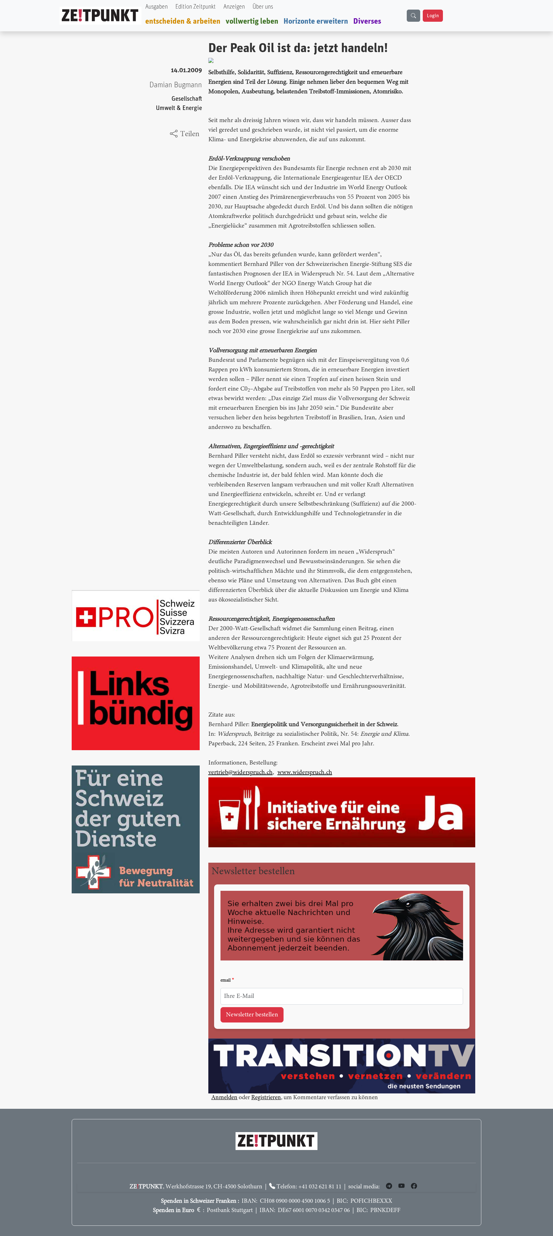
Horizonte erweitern (316, 21)
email (225, 980)
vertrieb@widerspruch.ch (240, 772)
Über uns (262, 7)
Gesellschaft (187, 99)
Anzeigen (234, 7)
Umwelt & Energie (179, 108)
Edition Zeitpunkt (195, 7)
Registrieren (266, 1098)
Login (433, 15)
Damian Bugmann (175, 85)
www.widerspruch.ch (304, 772)
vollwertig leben (252, 21)
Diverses (367, 21)
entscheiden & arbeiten (182, 21)
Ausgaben (156, 7)
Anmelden (224, 1098)
